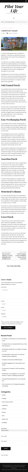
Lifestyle (4, 409)
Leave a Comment (12, 33)
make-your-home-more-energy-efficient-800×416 (14, 469)
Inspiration (5, 405)
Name (3, 301)
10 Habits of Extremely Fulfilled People (12, 360)
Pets (3, 415)
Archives (4, 428)
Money (4, 412)
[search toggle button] (26, 1)
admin (4, 33)
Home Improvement (7, 28)
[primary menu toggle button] (14, 18)
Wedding (4, 422)
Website (3, 314)
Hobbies (4, 398)
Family (4, 395)
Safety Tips (5, 419)
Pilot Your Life (14, 8)
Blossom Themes (14, 466)
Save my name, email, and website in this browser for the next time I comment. (12, 323)
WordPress (13, 468)
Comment (4, 287)
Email (2, 307)
